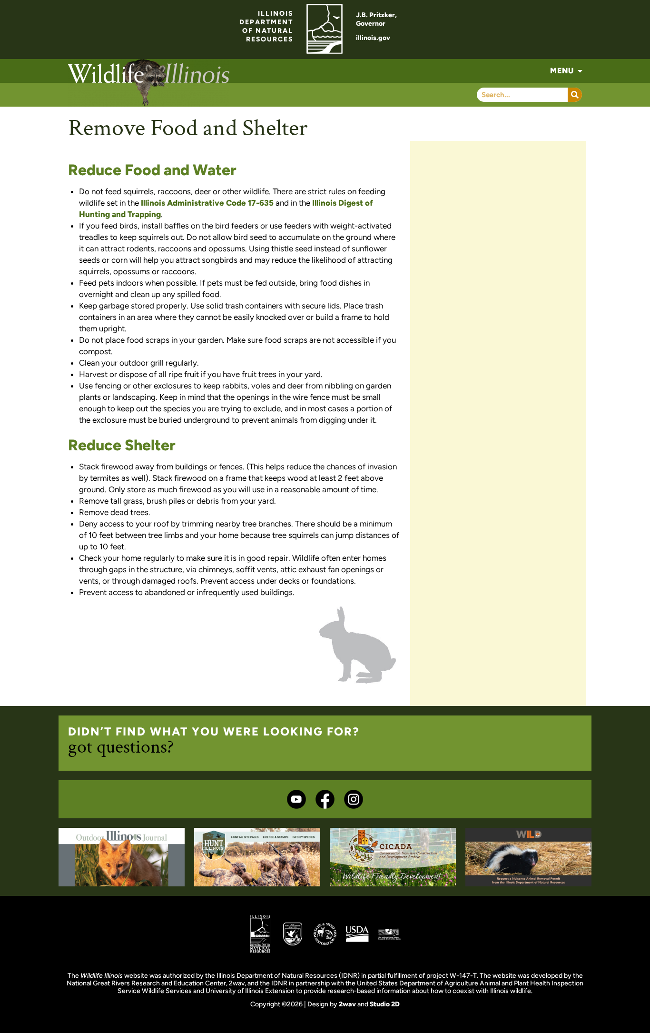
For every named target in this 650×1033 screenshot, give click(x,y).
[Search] (575, 95)
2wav (347, 1004)
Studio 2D (385, 1004)
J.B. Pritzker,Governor (376, 19)
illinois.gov (373, 38)
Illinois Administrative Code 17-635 (207, 203)
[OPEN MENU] (580, 71)
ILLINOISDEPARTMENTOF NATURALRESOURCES (266, 26)
